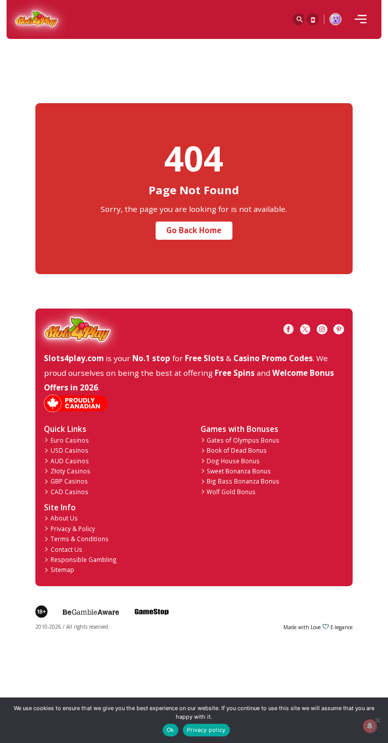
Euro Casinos (70, 440)
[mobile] (361, 19)
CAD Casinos (69, 492)
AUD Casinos (70, 461)
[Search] (299, 19)
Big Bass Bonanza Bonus (243, 481)
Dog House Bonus (233, 461)
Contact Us (66, 549)
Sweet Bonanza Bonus (239, 471)
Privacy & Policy (73, 529)
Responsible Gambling (84, 559)
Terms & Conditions (80, 539)
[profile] (335, 19)
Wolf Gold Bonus (231, 492)
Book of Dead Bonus (237, 450)
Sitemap (62, 569)
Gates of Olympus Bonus (243, 440)
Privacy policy (206, 729)
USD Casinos (69, 450)
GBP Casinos (69, 481)
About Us (64, 518)
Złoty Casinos (70, 471)
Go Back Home (193, 230)
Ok (170, 729)
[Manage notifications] (369, 726)
